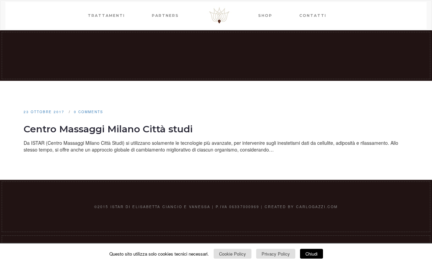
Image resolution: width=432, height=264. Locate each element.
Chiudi (311, 254)
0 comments (88, 111)
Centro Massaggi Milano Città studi (108, 129)
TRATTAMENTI (106, 15)
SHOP (265, 15)
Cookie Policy (232, 254)
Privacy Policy (276, 254)
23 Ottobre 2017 (44, 111)
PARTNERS (165, 15)
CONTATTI (312, 15)
